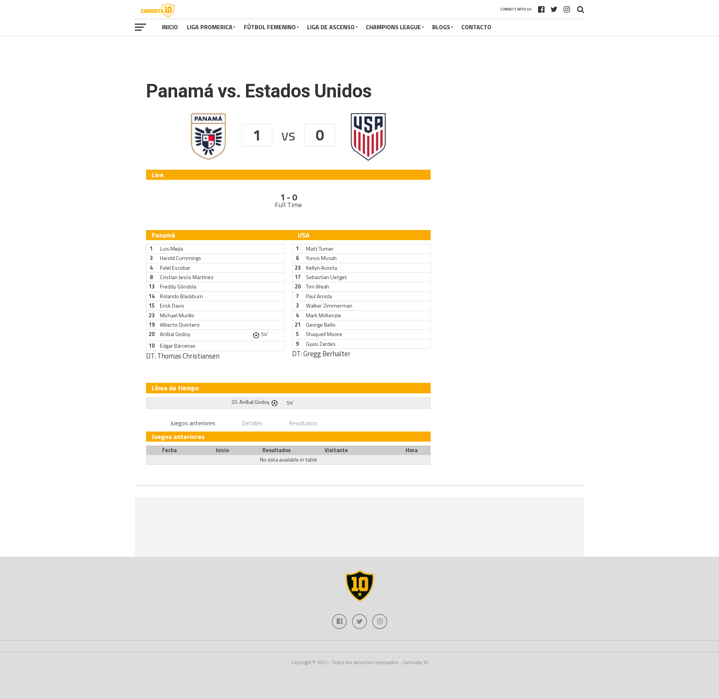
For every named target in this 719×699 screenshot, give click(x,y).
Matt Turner (320, 249)
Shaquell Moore (324, 334)
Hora (412, 450)
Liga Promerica (210, 26)
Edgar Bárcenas (177, 346)
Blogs (441, 26)
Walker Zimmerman (329, 306)
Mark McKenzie (323, 315)
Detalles (252, 423)
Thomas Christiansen (188, 356)
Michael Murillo (177, 315)
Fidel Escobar (175, 268)
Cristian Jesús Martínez (186, 277)
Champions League (393, 26)
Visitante (336, 450)
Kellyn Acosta (321, 268)
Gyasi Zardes (321, 344)
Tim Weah (317, 286)
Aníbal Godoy (175, 334)
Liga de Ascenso (331, 26)
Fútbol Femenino (270, 26)
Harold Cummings (180, 258)
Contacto (476, 26)
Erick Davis (172, 306)
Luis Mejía (171, 249)
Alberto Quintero (180, 325)
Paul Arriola (319, 296)
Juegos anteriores (192, 423)
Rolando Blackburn (181, 296)
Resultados (303, 423)
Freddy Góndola (178, 286)
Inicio (170, 26)
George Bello (321, 325)
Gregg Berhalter (327, 353)
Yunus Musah (321, 258)
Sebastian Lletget (326, 277)
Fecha (169, 450)
